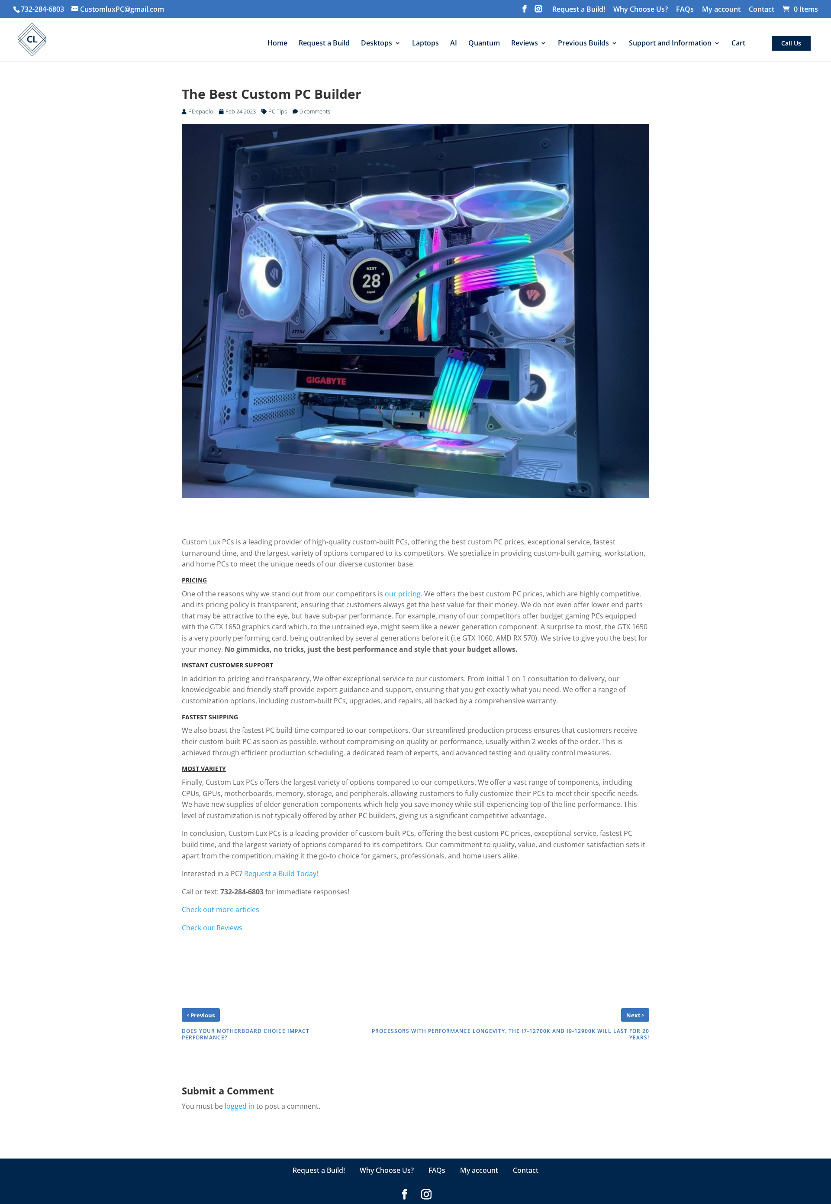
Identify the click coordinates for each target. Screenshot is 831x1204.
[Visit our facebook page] (524, 11)
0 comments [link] (315, 111)
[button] (822, 1139)
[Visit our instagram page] (538, 11)
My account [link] (721, 10)
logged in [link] (239, 1106)
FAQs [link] (685, 10)
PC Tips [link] (277, 111)
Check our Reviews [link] (212, 927)
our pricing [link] (403, 594)
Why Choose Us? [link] (640, 10)
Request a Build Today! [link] (281, 873)
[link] (117, 9)
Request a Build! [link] (578, 10)
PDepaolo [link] (200, 111)
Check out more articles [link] (220, 909)
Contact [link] (761, 10)
